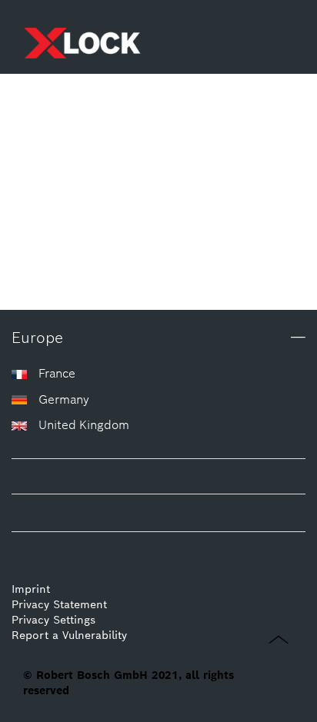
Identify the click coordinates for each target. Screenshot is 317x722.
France (56, 373)
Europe (37, 338)
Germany (63, 399)
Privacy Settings (53, 620)
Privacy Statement (59, 604)
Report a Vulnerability (69, 635)
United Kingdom (83, 425)
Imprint (31, 589)
